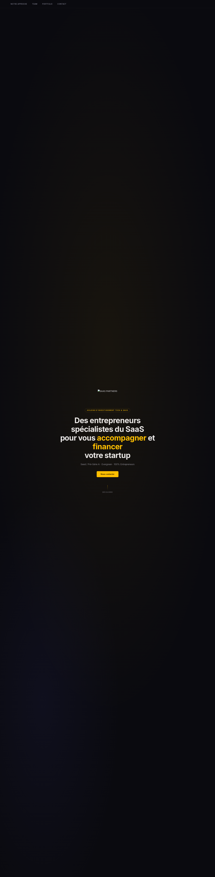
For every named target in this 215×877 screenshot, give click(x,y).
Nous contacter (107, 474)
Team (34, 4)
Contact (61, 4)
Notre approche (19, 4)
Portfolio (47, 4)
